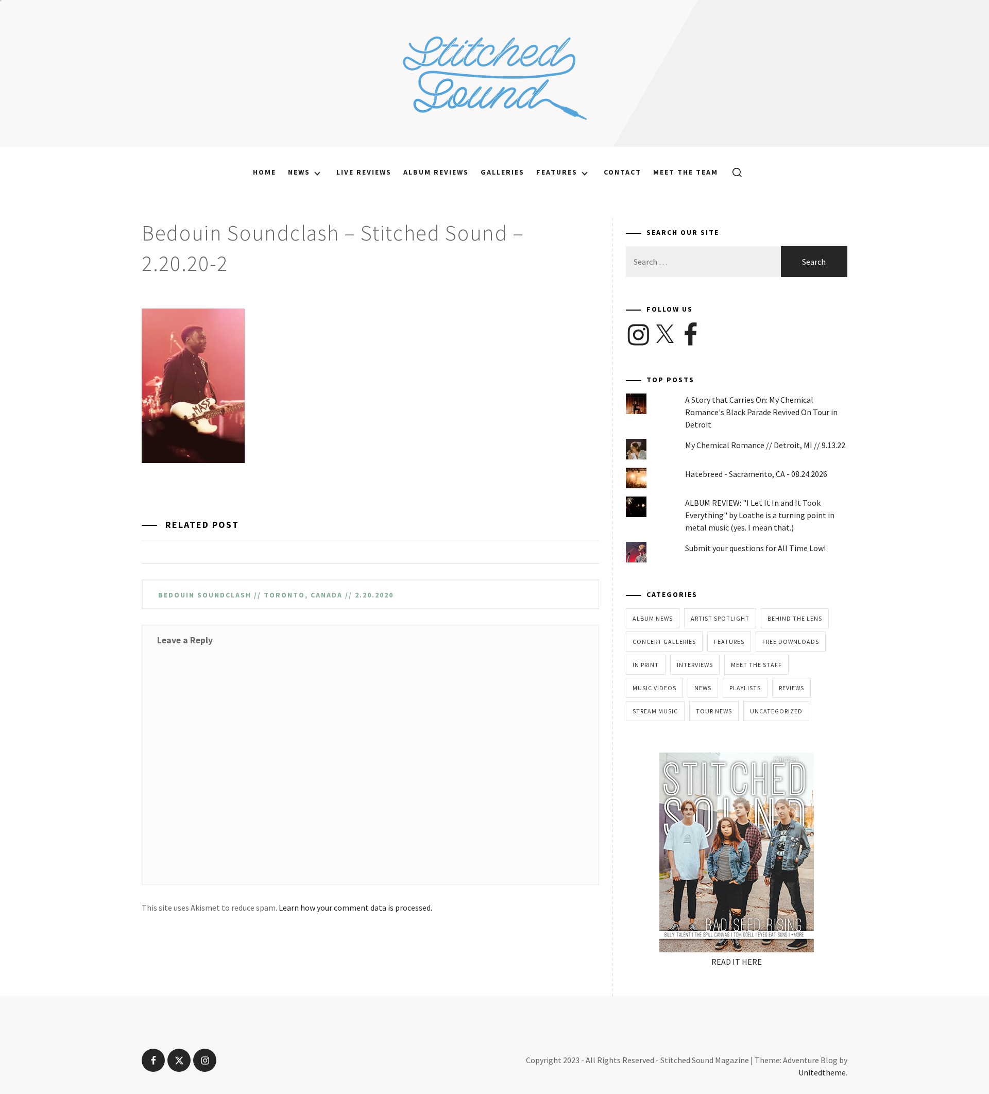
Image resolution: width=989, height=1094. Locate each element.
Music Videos (654, 688)
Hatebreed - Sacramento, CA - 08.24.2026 (756, 474)
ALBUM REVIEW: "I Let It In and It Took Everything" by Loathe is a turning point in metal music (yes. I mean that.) (759, 515)
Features (556, 172)
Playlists (745, 688)
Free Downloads (790, 641)
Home (264, 172)
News (299, 172)
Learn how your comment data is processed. (355, 907)
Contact (622, 172)
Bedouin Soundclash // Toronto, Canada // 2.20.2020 (276, 595)
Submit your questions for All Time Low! (755, 548)
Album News (653, 618)
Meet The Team (685, 172)
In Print (646, 665)
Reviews (791, 688)
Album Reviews (436, 172)
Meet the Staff (756, 665)
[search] (733, 172)
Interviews (695, 665)
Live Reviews (363, 172)
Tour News (714, 711)
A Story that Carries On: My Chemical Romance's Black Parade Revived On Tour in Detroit (761, 412)
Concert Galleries (664, 641)
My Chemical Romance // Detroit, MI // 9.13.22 (765, 445)
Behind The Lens (795, 618)
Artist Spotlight (720, 618)
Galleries (502, 172)
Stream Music (655, 711)
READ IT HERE (736, 961)
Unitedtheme (822, 1072)
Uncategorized (776, 711)
